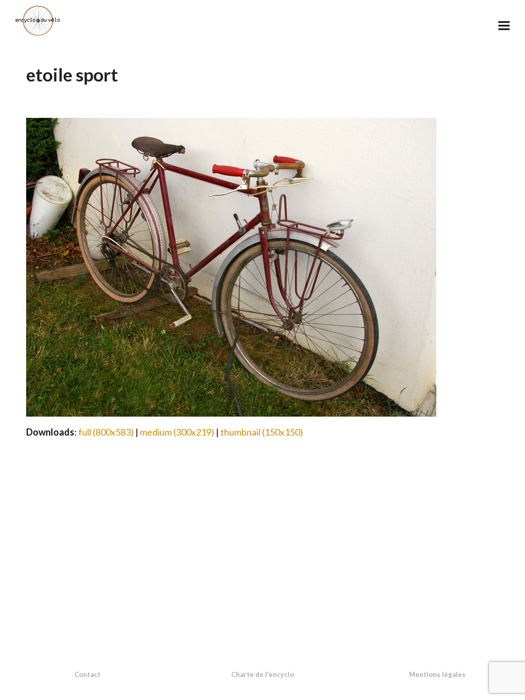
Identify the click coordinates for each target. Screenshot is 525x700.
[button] (504, 25)
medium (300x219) (177, 432)
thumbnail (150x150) (261, 432)
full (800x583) (106, 432)
